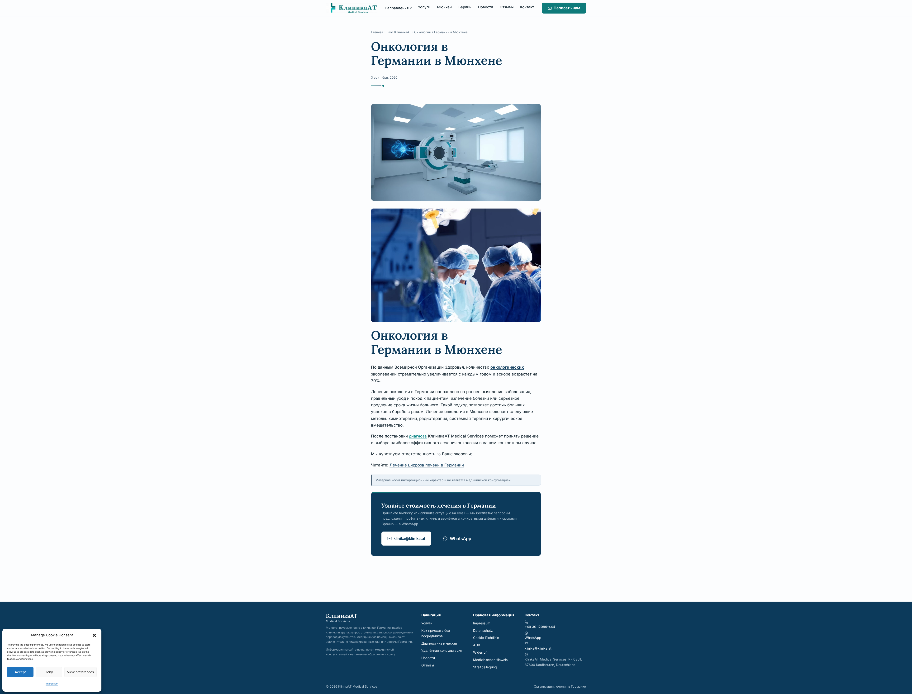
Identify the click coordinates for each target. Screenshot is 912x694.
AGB (476, 645)
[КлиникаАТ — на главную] (351, 8)
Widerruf (480, 652)
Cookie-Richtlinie (486, 638)
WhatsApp (460, 538)
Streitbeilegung (485, 667)
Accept (20, 672)
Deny (49, 672)
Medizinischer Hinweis (490, 660)
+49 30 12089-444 (540, 627)
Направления (396, 8)
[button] (94, 635)
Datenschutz (483, 630)
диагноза (418, 436)
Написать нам (567, 7)
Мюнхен (444, 7)
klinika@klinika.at (409, 538)
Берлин (464, 7)
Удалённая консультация (441, 650)
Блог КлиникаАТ (398, 32)
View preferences (80, 672)
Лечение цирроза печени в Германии (427, 465)
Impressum (52, 683)
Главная (377, 32)
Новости (485, 7)
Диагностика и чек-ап (439, 643)
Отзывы (506, 7)
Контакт (527, 7)
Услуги (424, 7)
